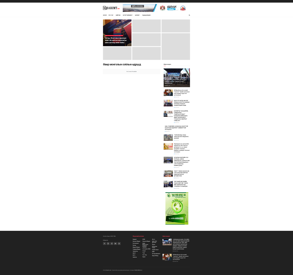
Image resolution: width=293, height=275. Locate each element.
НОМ (143, 239)
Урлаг (144, 256)
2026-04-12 (177, 177)
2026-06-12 (167, 131)
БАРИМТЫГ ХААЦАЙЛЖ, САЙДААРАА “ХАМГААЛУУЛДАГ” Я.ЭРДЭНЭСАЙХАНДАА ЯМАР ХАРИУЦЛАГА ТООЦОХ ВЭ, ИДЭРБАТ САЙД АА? (181, 115)
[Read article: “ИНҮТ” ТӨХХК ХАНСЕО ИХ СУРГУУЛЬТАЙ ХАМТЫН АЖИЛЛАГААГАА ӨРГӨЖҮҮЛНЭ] (168, 173)
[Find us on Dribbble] (119, 243)
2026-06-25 (177, 122)
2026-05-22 (177, 140)
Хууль (153, 244)
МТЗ (134, 255)
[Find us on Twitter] (108, 243)
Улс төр (110, 15)
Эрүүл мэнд (155, 255)
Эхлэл (105, 15)
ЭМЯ (153, 251)
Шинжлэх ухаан (154, 247)
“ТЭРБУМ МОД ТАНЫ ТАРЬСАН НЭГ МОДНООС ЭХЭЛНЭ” (181, 136)
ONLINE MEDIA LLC (138, 270)
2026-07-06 (167, 85)
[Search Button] (189, 15)
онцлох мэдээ (146, 241)
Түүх (143, 252)
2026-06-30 (177, 107)
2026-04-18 (177, 167)
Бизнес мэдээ (136, 241)
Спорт (144, 250)
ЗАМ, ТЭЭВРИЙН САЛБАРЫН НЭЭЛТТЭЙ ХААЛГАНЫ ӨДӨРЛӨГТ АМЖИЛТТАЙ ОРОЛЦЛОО (176, 128)
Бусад (134, 245)
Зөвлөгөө (135, 251)
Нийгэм (118, 15)
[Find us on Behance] (115, 243)
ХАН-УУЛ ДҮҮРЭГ (154, 242)
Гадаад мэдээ (146, 15)
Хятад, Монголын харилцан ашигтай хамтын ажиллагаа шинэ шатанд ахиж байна (115, 40)
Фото (153, 239)
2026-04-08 (177, 188)
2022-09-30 (108, 45)
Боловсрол (136, 243)
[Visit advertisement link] (156, 8)
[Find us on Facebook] (104, 243)
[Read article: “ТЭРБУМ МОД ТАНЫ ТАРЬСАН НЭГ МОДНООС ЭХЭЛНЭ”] (168, 137)
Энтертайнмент (127, 15)
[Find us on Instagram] (111, 243)
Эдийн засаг (155, 249)
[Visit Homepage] (112, 8)
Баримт (137, 15)
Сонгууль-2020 (146, 249)
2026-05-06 (177, 153)
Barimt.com (108, 270)
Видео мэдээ (136, 247)
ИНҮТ (134, 253)
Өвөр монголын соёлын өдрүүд (114, 35)
